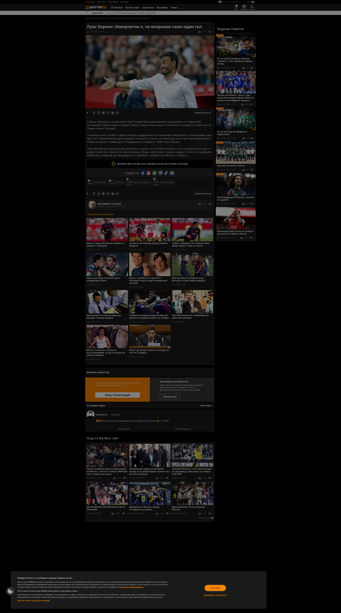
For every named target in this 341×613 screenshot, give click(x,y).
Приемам (215, 588)
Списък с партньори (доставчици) (33, 600)
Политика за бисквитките (131, 587)
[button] (10, 591)
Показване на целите (215, 595)
